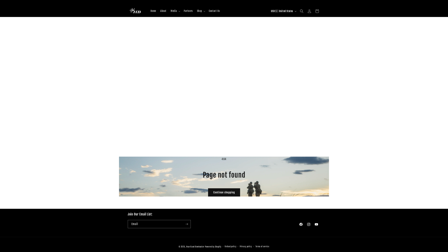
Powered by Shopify (213, 247)
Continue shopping (224, 192)
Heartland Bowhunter (195, 247)
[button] (175, 11)
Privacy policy (246, 246)
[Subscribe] (187, 224)
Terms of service (262, 246)
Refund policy (230, 246)
